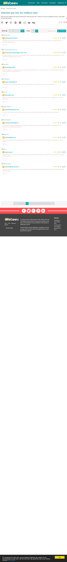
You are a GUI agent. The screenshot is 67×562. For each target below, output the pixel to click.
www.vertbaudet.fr (11, 82)
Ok (60, 557)
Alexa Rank (16, 30)
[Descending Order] (36, 31)
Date (11, 30)
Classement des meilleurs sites (57, 222)
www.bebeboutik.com (12, 109)
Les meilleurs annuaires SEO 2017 (57, 228)
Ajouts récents (57, 225)
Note (22, 30)
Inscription (53, 3)
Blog (38, 3)
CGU (9, 223)
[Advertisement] (34, 189)
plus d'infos (27, 224)
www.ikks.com (9, 95)
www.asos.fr (9, 152)
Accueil (3, 8)
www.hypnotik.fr (10, 67)
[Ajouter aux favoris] (4, 45)
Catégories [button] (61, 3)
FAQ (6, 223)
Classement (31, 3)
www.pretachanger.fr (12, 123)
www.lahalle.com (10, 137)
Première (17, 203)
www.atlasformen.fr (11, 38)
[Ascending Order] (33, 31)
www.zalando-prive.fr (12, 167)
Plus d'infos (11, 560)
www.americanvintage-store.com (16, 53)
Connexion (44, 3)
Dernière (51, 203)
